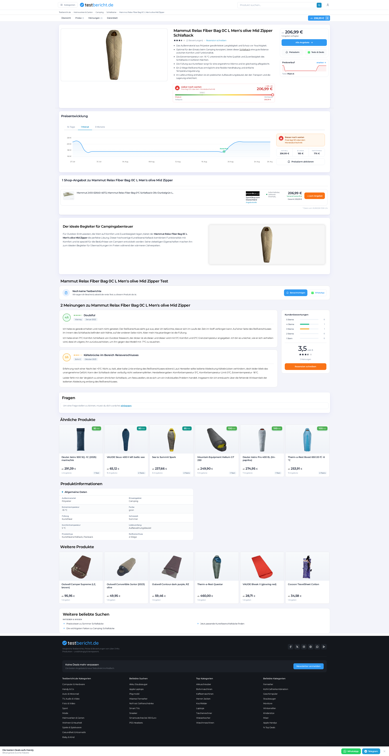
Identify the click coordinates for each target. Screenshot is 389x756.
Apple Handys (270, 722)
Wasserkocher (203, 717)
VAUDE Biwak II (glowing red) (259, 584)
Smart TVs (134, 708)
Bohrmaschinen (204, 689)
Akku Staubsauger (138, 684)
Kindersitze (268, 713)
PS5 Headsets (136, 722)
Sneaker (133, 713)
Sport (65, 708)
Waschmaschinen (205, 722)
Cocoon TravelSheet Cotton (303, 584)
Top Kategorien (204, 678)
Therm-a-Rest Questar (210, 584)
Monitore (267, 703)
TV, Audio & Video (71, 698)
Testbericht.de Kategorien (76, 678)
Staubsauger (269, 698)
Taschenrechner (204, 713)
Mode (65, 713)
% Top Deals (269, 727)
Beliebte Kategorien (274, 678)
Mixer (266, 717)
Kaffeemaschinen (204, 693)
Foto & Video (68, 703)
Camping (100, 12)
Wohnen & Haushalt (72, 722)
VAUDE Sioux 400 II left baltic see (126, 457)
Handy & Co (68, 689)
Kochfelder (201, 703)
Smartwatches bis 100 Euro (142, 717)
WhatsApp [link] (353, 751)
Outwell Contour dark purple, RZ (170, 584)
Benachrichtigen (297, 293)
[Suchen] (319, 5)
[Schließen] (384, 751)
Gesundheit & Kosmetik (74, 732)
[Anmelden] (328, 5)
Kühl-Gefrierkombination (275, 689)
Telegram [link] (373, 751)
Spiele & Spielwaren (72, 727)
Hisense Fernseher (138, 698)
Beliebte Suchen (138, 678)
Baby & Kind (68, 737)
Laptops (200, 708)
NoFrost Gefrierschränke (141, 703)
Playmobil (134, 693)
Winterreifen (269, 708)
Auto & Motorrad (70, 693)
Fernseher (268, 684)
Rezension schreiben (305, 366)
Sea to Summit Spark (164, 457)
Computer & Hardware (73, 684)
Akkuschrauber (203, 684)
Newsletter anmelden (308, 666)
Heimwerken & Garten (83, 12)
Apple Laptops (136, 689)
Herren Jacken (203, 698)
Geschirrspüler (270, 693)
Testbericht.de (65, 12)
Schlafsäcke (111, 12)
